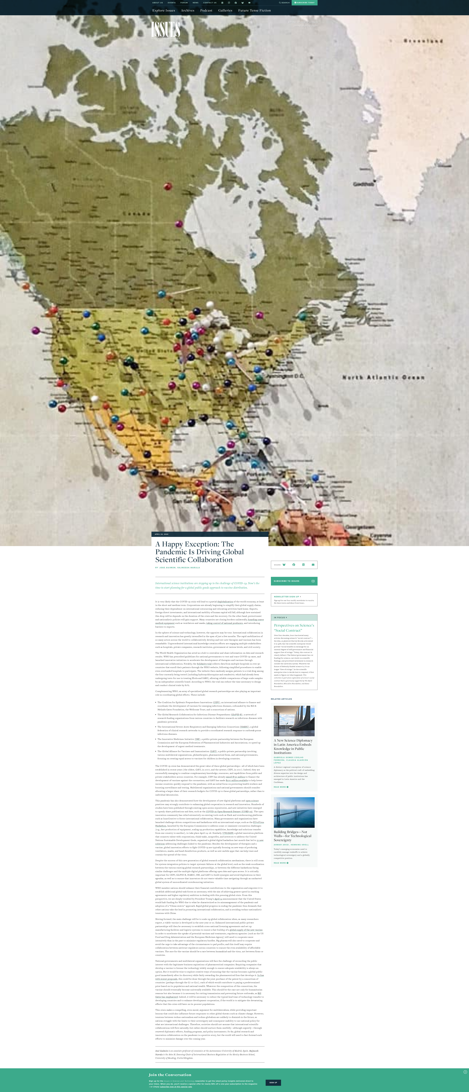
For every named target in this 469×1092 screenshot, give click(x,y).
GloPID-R (236, 714)
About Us (157, 2)
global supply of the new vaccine (246, 929)
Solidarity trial (204, 663)
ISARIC (244, 726)
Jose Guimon (167, 567)
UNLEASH (228, 832)
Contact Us (210, 2)
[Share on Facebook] (294, 564)
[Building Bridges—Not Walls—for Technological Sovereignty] (294, 812)
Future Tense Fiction (254, 10)
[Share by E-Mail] (313, 564)
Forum (184, 2)
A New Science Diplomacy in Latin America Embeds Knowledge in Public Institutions (293, 746)
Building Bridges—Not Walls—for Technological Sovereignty (292, 835)
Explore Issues (163, 10)
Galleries (225, 10)
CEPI (216, 702)
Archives (187, 10)
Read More (280, 787)
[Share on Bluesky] (284, 564)
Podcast (206, 10)
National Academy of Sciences (303, 22)
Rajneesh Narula (188, 567)
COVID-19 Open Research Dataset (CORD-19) (229, 811)
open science (252, 800)
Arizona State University (305, 26)
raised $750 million (235, 776)
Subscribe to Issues (286, 581)
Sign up (273, 1082)
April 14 (218, 898)
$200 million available (237, 780)
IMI (197, 739)
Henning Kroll (300, 845)
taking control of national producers (224, 623)
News (195, 2)
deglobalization (225, 601)
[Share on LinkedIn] (303, 564)
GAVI (213, 751)
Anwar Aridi (281, 845)
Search (285, 2)
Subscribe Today (305, 2)
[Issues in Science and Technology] (165, 30)
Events (172, 2)
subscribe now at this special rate (176, 1086)
